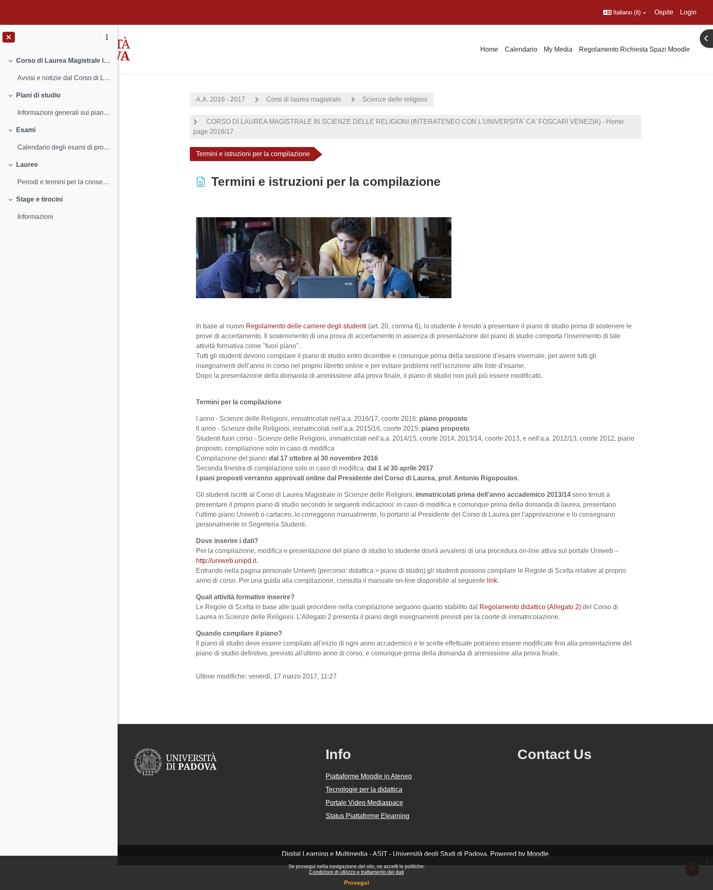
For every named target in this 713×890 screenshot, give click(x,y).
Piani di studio (38, 95)
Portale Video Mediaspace (364, 802)
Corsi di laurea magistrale (303, 99)
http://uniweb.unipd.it (226, 560)
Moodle (538, 853)
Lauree (27, 164)
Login (688, 12)
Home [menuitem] (489, 49)
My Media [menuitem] (558, 49)
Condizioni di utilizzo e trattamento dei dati (356, 872)
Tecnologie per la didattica (364, 789)
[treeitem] (58, 69)
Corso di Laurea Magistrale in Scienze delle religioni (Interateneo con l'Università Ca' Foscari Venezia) (63, 60)
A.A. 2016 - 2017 (220, 99)
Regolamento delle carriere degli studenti (307, 326)
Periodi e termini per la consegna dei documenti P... (64, 181)
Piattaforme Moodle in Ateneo (369, 776)
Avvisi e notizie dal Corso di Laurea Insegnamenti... (64, 77)
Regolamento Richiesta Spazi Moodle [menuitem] (634, 49)
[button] (624, 12)
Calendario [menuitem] (521, 49)
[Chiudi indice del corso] (8, 37)
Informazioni (35, 216)
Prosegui (356, 882)
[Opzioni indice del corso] (106, 37)
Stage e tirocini (39, 199)
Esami (25, 129)
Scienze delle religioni (394, 99)
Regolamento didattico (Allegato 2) (530, 606)
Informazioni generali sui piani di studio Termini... (64, 112)
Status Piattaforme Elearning (367, 815)
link (492, 580)
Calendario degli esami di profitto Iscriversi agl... (64, 147)
